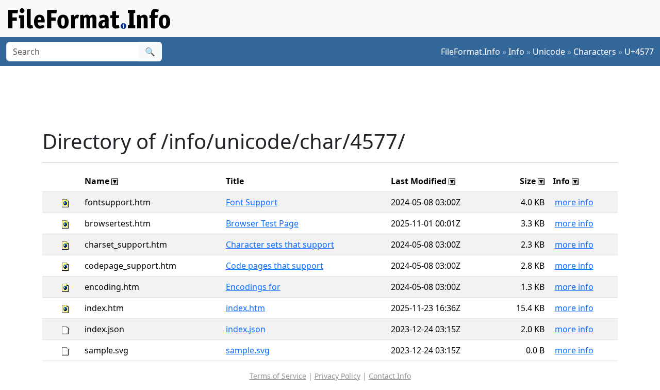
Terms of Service (278, 376)
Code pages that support (274, 265)
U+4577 (639, 51)
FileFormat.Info (470, 51)
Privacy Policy (337, 376)
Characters (594, 51)
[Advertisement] (336, 97)
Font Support (251, 202)
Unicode (549, 51)
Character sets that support (280, 244)
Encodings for (253, 287)
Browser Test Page (262, 223)
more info (574, 202)
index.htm (245, 308)
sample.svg (248, 350)
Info (516, 51)
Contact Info (390, 376)
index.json (246, 329)
